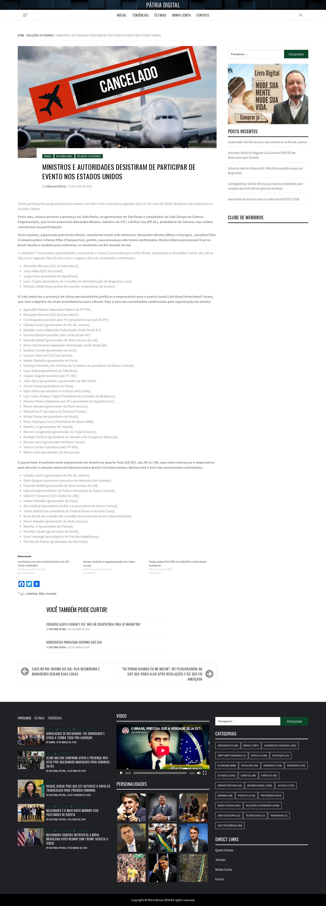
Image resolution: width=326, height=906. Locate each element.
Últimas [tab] (39, 718)
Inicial (122, 15)
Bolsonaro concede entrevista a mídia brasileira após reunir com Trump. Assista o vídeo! (77, 839)
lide (41, 593)
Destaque (280, 755)
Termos (220, 860)
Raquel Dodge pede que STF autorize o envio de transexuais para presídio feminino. (78, 788)
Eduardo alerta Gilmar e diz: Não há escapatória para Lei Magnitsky (93, 624)
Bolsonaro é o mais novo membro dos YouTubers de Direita (72, 812)
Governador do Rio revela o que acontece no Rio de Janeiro (267, 142)
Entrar (219, 879)
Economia (227, 765)
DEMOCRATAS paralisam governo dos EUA (74, 642)
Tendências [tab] (55, 718)
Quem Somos (224, 850)
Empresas (273, 765)
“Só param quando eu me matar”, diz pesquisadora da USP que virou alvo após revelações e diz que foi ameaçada (161, 673)
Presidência (65, 729)
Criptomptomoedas (232, 755)
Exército (269, 775)
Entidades (296, 765)
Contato (202, 15)
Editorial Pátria (56, 186)
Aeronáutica (228, 745)
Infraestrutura (230, 785)
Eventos (248, 775)
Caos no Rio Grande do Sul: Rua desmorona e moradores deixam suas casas (66, 671)
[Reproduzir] (121, 773)
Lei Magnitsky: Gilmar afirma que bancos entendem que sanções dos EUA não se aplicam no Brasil (265, 186)
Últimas (160, 15)
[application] (162, 750)
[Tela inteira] (205, 773)
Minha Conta (181, 15)
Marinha (225, 795)
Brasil (48, 156)
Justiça (286, 785)
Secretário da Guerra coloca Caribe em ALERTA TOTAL (264, 199)
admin (52, 742)
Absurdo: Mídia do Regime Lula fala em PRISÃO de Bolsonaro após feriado (261, 155)
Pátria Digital (163, 5)
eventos (32, 593)
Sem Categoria (83, 729)
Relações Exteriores (89, 156)
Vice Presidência (230, 825)
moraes (51, 593)
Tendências (140, 15)
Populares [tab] (24, 718)
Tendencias (278, 815)
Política (51, 729)
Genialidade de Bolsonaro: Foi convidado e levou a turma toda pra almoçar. (75, 735)
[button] (275, 94)
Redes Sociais (81, 806)
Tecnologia (255, 815)
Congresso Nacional (280, 745)
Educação (249, 765)
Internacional (64, 156)
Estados (226, 775)
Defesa (50, 754)
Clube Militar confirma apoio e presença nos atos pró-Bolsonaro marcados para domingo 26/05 (78, 762)
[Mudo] (199, 773)
